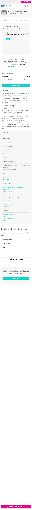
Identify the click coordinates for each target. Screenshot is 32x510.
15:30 (7, 39)
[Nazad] (4, 34)
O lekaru (6, 20)
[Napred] (27, 34)
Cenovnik (14, 20)
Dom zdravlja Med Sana (9, 169)
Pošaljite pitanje (16, 259)
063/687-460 (13, 64)
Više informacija (24, 20)
